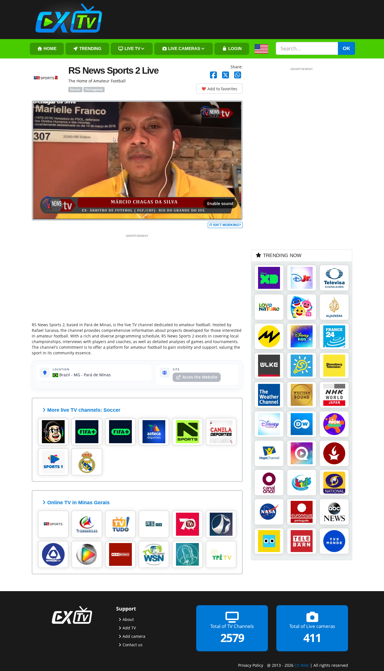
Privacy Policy (250, 665)
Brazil (64, 374)
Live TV (131, 48)
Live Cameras (183, 48)
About (128, 619)
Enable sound (220, 203)
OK (346, 48)
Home (49, 48)
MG (77, 374)
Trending (89, 48)
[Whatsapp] (238, 75)
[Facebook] (213, 75)
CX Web (302, 665)
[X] (226, 75)
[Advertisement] (137, 277)
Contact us (133, 644)
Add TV (129, 628)
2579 (232, 637)
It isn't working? (225, 225)
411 (312, 637)
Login (234, 48)
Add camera (134, 636)
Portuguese (94, 89)
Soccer (75, 89)
